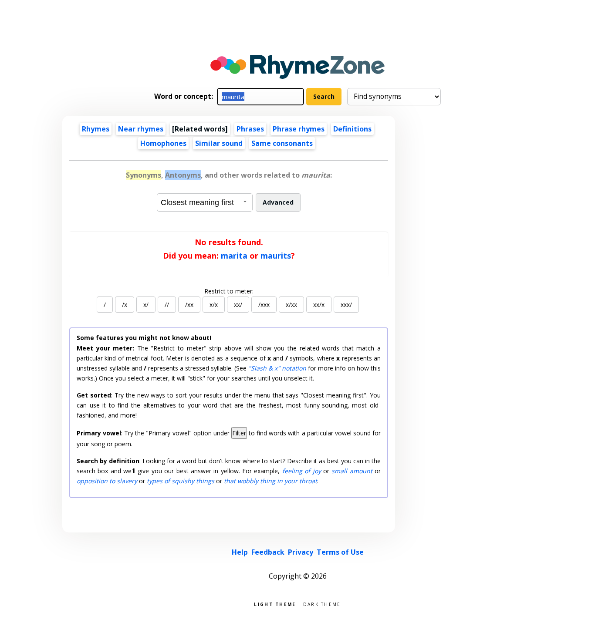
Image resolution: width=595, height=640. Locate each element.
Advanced (278, 202)
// (167, 304)
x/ (146, 304)
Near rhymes (140, 129)
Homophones (163, 143)
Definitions (352, 129)
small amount (351, 471)
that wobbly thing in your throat (270, 481)
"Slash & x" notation (277, 368)
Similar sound (219, 143)
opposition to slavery (107, 481)
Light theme (275, 604)
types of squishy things (180, 481)
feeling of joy (301, 471)
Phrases (250, 129)
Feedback (267, 552)
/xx (189, 304)
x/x (214, 304)
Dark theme (322, 604)
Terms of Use (340, 552)
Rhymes (95, 129)
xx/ (238, 304)
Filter (239, 433)
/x (124, 304)
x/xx (291, 304)
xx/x (319, 304)
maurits (275, 255)
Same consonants (282, 143)
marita (234, 255)
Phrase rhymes (299, 129)
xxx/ (346, 304)
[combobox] (205, 202)
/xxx (264, 304)
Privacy (300, 552)
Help (240, 552)
